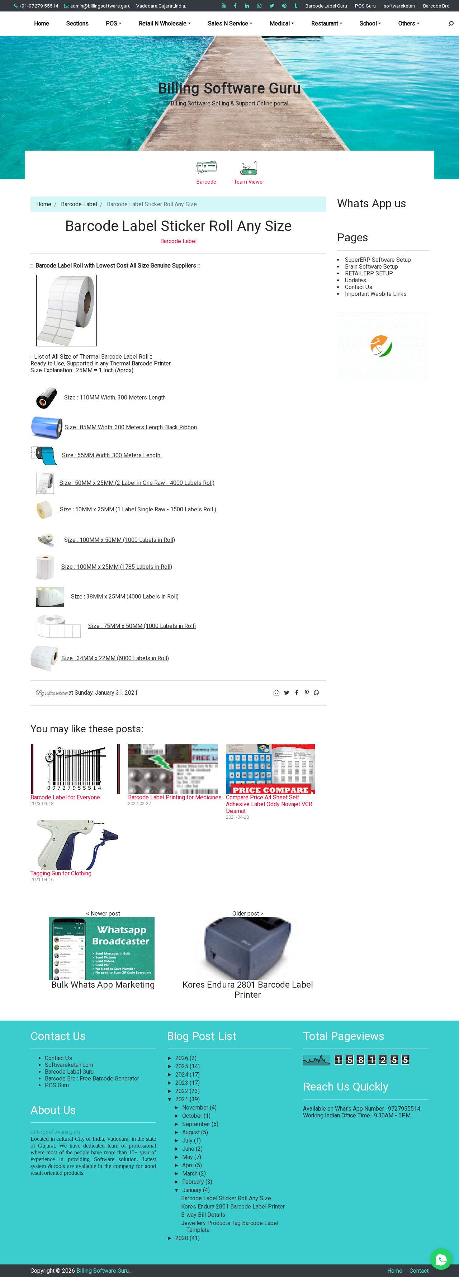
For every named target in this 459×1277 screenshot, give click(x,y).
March (190, 1173)
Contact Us (358, 287)
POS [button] (111, 23)
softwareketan (399, 6)
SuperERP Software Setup (378, 259)
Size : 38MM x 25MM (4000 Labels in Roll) (125, 596)
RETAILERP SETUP (369, 273)
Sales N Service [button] (228, 23)
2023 (182, 1082)
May (188, 1157)
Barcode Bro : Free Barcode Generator (92, 1078)
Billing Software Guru (229, 88)
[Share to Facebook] (297, 692)
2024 (182, 1074)
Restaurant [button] (324, 23)
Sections (77, 23)
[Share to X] (287, 692)
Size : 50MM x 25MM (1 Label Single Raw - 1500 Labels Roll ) (138, 509)
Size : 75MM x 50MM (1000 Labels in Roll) (142, 626)
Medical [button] (280, 23)
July (188, 1140)
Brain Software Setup (371, 266)
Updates (355, 280)
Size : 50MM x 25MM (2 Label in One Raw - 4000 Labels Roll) (137, 482)
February (193, 1181)
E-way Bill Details (203, 1214)
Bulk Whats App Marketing (103, 985)
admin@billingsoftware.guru (100, 6)
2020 (182, 1238)
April (188, 1165)
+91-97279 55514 (38, 6)
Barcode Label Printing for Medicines (175, 797)
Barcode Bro (436, 6)
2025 (182, 1066)
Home (41, 23)
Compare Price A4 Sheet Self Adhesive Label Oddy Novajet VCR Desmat (269, 804)
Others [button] (406, 23)
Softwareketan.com (69, 1064)
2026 (182, 1058)
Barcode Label (79, 204)
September (197, 1124)
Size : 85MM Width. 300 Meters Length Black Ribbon (131, 427)
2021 (182, 1099)
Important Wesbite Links (376, 293)
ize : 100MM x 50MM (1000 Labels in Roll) (121, 539)
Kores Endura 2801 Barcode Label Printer (248, 990)
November (196, 1107)
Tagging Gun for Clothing (60, 873)
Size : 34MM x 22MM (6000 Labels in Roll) (115, 658)
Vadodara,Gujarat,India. (161, 6)
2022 (182, 1091)
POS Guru (365, 6)
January (192, 1190)
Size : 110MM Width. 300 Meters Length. (115, 397)
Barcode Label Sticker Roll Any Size (226, 1198)
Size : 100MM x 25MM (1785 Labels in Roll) (116, 566)
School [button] (368, 23)
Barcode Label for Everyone (65, 797)
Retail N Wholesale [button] (162, 23)
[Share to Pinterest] (307, 692)
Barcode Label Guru (326, 6)
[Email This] (277, 692)
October (193, 1115)
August (191, 1132)
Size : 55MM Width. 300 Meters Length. (111, 455)
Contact (419, 1270)
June (189, 1148)
